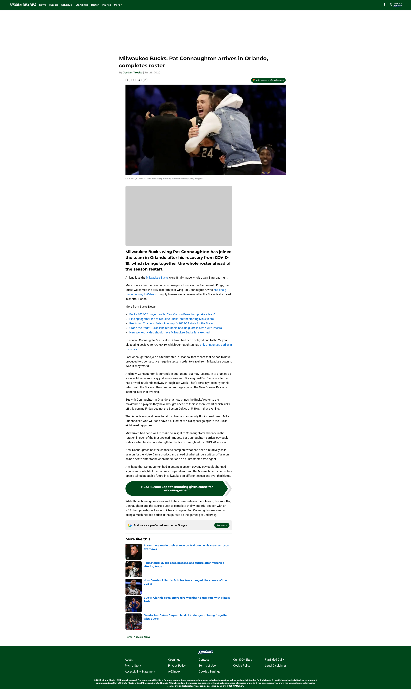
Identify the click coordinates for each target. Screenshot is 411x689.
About (129, 659)
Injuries (106, 4)
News (42, 4)
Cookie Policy (241, 665)
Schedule (67, 4)
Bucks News (143, 636)
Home (129, 636)
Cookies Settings (209, 671)
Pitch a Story (133, 665)
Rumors (53, 4)
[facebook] (384, 4)
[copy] (145, 80)
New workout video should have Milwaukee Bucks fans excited (169, 332)
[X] (391, 4)
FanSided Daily (274, 659)
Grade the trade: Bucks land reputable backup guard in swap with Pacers (175, 328)
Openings (174, 659)
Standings (82, 4)
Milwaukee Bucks (157, 277)
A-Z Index (174, 671)
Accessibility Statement (140, 671)
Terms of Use (207, 665)
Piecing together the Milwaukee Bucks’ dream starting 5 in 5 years (171, 319)
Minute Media (108, 680)
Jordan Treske (132, 72)
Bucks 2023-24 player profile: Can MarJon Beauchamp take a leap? (172, 314)
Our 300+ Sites (242, 659)
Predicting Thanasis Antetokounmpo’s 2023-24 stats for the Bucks (171, 323)
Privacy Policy (177, 665)
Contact (204, 659)
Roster (95, 4)
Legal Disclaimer (275, 665)
